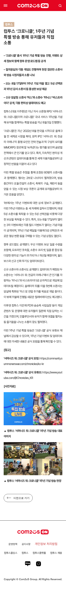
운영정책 (12, 544)
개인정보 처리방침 (46, 544)
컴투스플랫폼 (39, 552)
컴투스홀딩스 (10, 552)
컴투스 (25, 552)
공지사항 (26, 544)
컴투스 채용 (56, 552)
